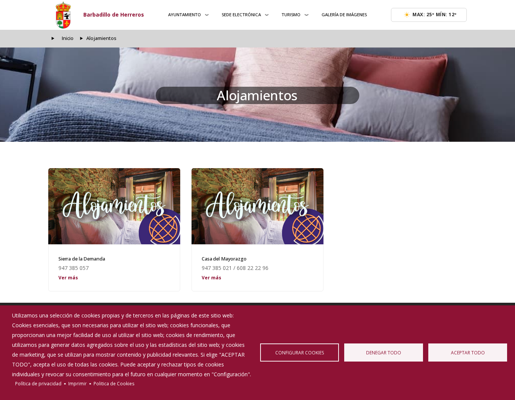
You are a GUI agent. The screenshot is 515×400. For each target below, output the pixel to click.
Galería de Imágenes (344, 14)
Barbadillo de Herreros (113, 14)
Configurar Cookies (299, 352)
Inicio (68, 38)
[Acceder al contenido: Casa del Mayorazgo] (257, 206)
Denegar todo (383, 352)
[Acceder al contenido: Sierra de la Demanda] (114, 206)
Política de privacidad (38, 383)
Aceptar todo (468, 352)
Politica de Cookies (114, 383)
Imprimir (77, 383)
